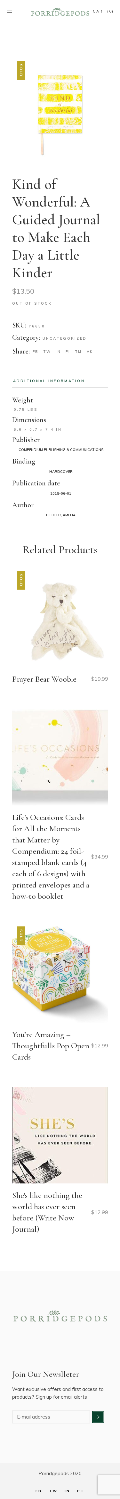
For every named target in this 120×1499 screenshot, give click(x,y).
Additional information (49, 381)
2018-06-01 (60, 493)
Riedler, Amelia (61, 515)
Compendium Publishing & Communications (61, 449)
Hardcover (61, 471)
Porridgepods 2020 (60, 1473)
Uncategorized (65, 338)
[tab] (49, 380)
